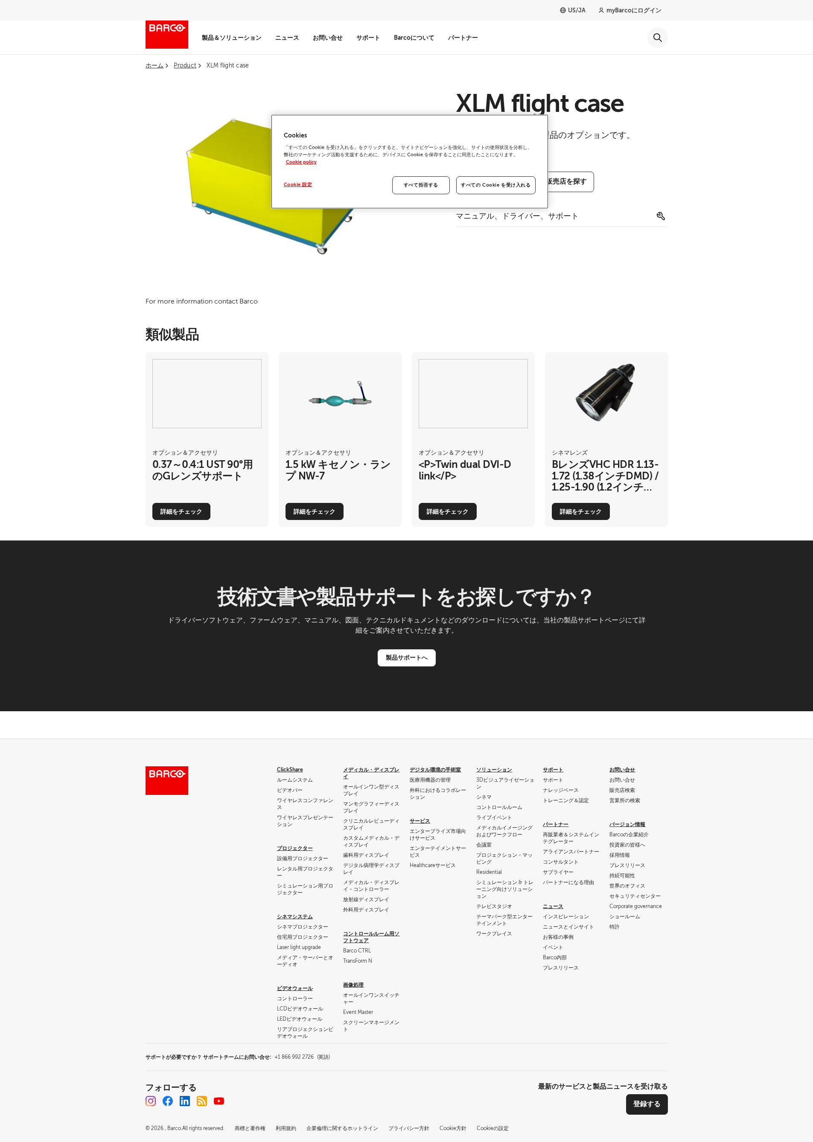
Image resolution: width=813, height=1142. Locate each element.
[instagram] (151, 1101)
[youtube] (219, 1101)
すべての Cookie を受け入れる (495, 185)
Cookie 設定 (298, 184)
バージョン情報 (627, 824)
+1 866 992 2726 (302, 1057)
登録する (647, 1104)
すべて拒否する (421, 185)
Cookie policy (301, 162)
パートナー (463, 37)
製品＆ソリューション (232, 37)
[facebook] (168, 1101)
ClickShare (290, 770)
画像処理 (353, 985)
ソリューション (494, 770)
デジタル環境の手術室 (435, 770)
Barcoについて (414, 37)
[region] (409, 161)
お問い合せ (328, 37)
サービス (420, 821)
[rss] (202, 1101)
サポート (368, 37)
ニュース (287, 37)
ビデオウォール (295, 988)
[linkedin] (185, 1101)
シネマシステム (295, 917)
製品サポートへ (407, 657)
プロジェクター (295, 848)
